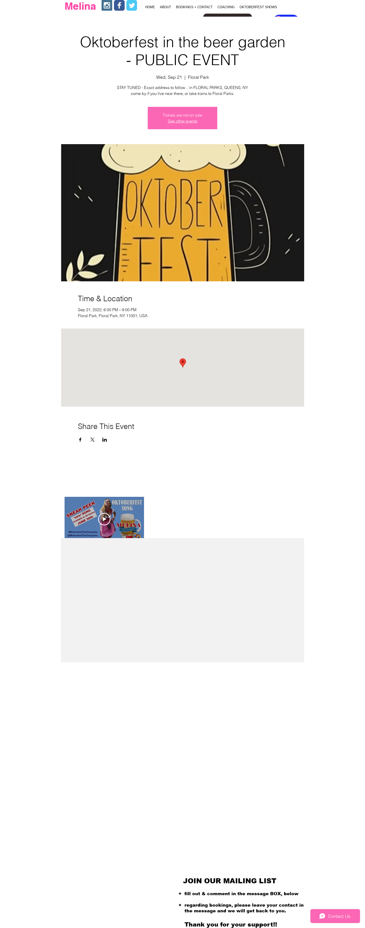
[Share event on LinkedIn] (104, 440)
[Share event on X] (92, 440)
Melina (80, 6)
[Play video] (104, 519)
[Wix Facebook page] (119, 5)
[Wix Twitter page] (131, 5)
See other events (182, 121)
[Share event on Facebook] (80, 440)
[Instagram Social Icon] (107, 5)
